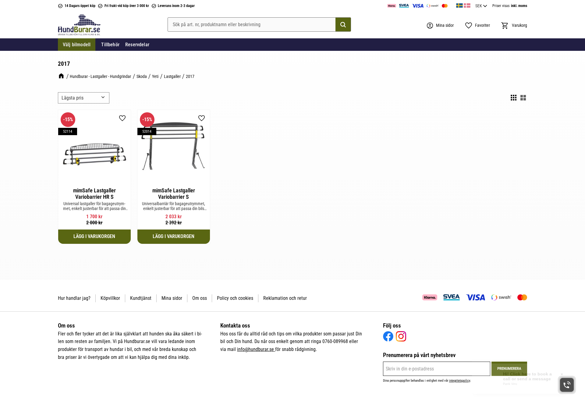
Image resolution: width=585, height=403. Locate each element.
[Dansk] (467, 4)
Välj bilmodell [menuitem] (76, 44)
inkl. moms (519, 6)
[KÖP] (94, 237)
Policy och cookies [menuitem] (235, 298)
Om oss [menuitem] (199, 298)
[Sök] (343, 25)
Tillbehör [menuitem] (110, 44)
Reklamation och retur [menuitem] (285, 298)
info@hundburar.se (256, 349)
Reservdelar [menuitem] (137, 44)
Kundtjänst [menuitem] (140, 298)
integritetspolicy (459, 381)
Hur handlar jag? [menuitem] (74, 298)
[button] (477, 26)
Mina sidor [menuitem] (171, 298)
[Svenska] (459, 4)
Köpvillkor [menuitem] (110, 298)
